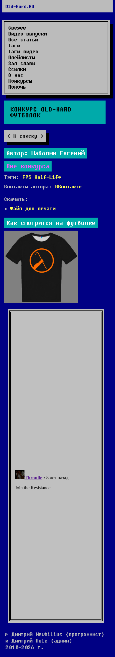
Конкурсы (20, 81)
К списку (25, 136)
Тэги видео (23, 51)
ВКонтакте (68, 186)
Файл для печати (32, 208)
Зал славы (21, 63)
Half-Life (47, 177)
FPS (26, 177)
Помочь (17, 87)
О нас (15, 75)
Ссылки (17, 69)
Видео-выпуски (27, 34)
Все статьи (23, 40)
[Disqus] (56, 388)
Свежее (17, 28)
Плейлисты (21, 57)
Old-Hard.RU (19, 6)
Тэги (14, 45)
